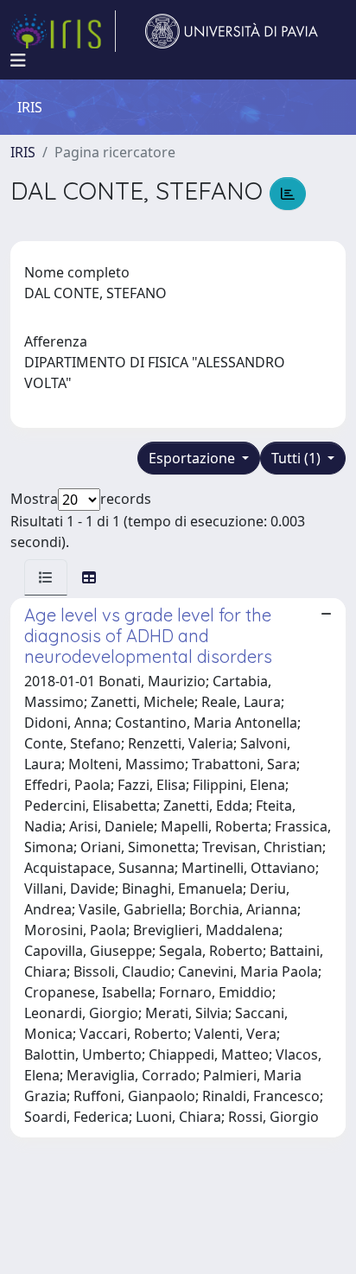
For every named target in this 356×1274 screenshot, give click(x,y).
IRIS (22, 152)
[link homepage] (63, 31)
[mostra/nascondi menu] (18, 60)
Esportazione (193, 458)
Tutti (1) (297, 458)
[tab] (45, 577)
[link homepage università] (231, 31)
